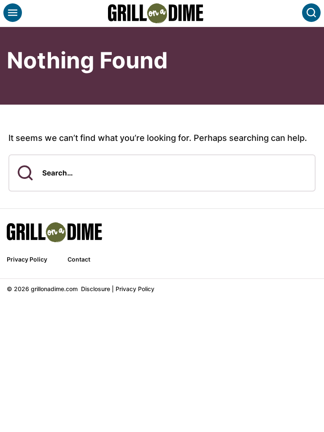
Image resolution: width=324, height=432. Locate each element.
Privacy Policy (27, 259)
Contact (79, 259)
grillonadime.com (162, 13)
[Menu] (12, 12)
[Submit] (25, 173)
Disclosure (95, 288)
